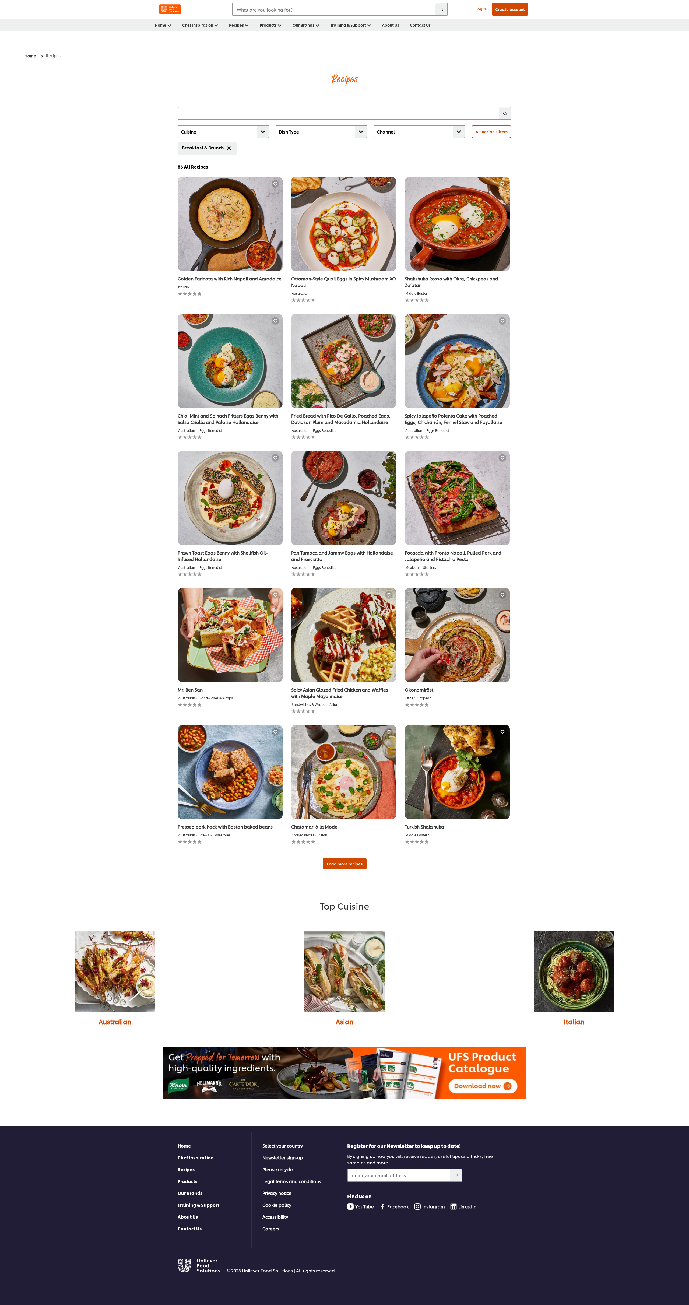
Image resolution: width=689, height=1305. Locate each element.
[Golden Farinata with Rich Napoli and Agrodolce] (230, 224)
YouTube (364, 1206)
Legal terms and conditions (291, 1181)
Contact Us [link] (420, 24)
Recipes (186, 1169)
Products (187, 1181)
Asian (344, 1021)
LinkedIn (467, 1206)
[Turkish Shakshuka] (457, 772)
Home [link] (160, 24)
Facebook (398, 1206)
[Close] (229, 148)
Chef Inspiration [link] (197, 24)
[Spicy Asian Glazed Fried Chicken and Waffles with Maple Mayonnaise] (343, 635)
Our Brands (190, 1193)
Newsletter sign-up (282, 1157)
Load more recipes (345, 863)
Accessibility (275, 1216)
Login (480, 8)
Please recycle (277, 1169)
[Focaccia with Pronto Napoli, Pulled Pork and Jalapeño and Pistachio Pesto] (457, 498)
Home (184, 1145)
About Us (188, 1216)
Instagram (433, 1206)
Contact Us (190, 1228)
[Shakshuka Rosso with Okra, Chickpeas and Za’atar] (457, 224)
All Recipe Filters (492, 131)
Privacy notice (276, 1193)
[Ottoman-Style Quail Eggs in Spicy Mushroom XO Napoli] (343, 224)
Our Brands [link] (303, 24)
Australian (115, 1021)
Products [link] (268, 24)
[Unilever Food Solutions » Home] (170, 9)
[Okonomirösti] (457, 635)
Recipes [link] (236, 24)
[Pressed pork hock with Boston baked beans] (230, 772)
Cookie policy (276, 1205)
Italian (574, 1021)
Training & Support (198, 1205)
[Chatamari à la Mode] (343, 772)
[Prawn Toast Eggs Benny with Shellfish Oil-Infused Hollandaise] (230, 498)
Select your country (282, 1145)
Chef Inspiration (196, 1157)
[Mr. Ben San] (230, 635)
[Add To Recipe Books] (275, 184)
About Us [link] (390, 24)
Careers (270, 1228)
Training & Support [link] (348, 24)
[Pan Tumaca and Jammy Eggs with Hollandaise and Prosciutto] (343, 498)
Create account (510, 9)
